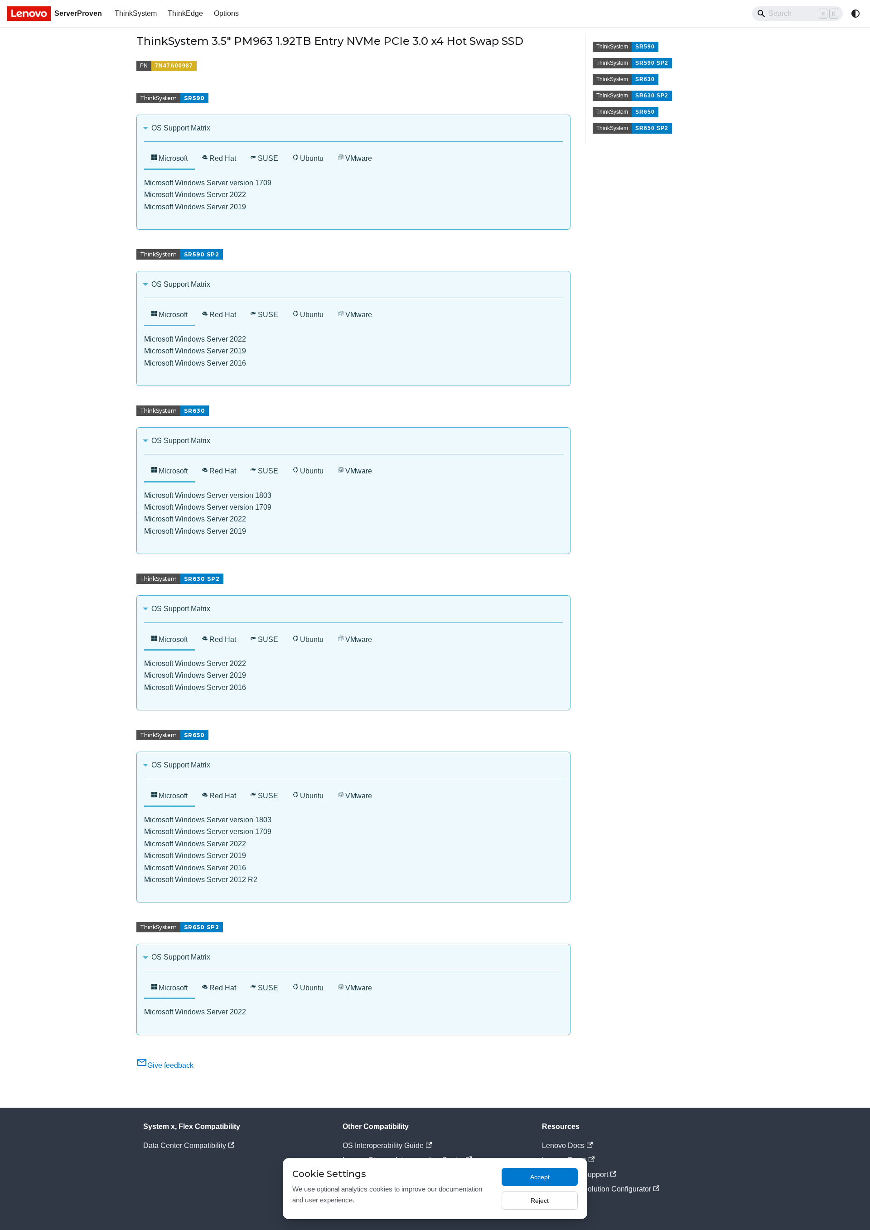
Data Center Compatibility (184, 1145)
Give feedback (170, 1065)
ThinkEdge (185, 13)
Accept (540, 1177)
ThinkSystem (136, 13)
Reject (540, 1200)
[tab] (169, 159)
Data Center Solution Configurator (596, 1189)
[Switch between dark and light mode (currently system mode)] (855, 13)
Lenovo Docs (563, 1145)
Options (226, 13)
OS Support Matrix (180, 128)
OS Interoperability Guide (383, 1145)
